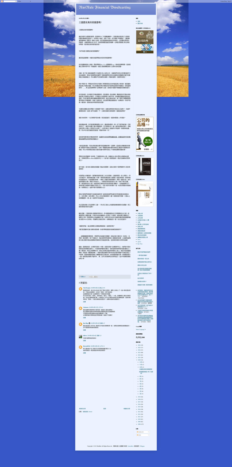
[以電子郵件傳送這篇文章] (90, 277)
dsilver (85, 335)
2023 (139, 352)
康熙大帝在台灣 (142, 265)
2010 (139, 419)
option (139, 241)
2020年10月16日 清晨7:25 (94, 335)
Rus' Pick (140, 244)
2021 (139, 357)
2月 (140, 391)
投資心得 (140, 226)
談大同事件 (141, 278)
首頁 (104, 408)
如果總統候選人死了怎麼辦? (146, 372)
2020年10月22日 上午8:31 (98, 346)
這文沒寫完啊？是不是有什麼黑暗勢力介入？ (145, 306)
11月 (140, 364)
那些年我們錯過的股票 (144, 252)
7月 (140, 381)
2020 (139, 360)
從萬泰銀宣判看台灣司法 (145, 262)
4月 (140, 386)
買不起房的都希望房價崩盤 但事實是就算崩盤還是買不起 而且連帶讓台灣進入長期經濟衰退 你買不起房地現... (145, 319)
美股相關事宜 (141, 229)
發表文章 (141, 432)
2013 (139, 412)
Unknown (85, 307)
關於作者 (140, 23)
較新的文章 (82, 408)
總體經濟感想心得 (143, 237)
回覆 (84, 302)
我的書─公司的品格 (143, 224)
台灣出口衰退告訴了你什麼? (145, 274)
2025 (139, 347)
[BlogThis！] (92, 277)
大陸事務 (140, 216)
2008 (139, 424)
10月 (140, 367)
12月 (140, 362)
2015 (139, 407)
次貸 (139, 222)
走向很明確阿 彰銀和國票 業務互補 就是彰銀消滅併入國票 (145, 301)
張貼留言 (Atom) (87, 411)
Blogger (142, 446)
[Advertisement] (104, 393)
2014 (139, 409)
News (139, 239)
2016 (139, 404)
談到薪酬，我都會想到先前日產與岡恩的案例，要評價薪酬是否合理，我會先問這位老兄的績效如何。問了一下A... (145, 293)
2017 (139, 402)
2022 (139, 355)
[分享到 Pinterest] (97, 277)
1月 (140, 394)
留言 (139, 435)
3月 (140, 389)
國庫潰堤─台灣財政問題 (144, 233)
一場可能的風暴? (142, 255)
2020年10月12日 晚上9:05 (98, 288)
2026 (139, 345)
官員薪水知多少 (142, 281)
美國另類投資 (141, 231)
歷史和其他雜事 (142, 235)
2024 (139, 350)
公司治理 (140, 218)
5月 (140, 384)
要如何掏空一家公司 (143, 258)
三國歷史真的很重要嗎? (145, 369)
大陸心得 (140, 213)
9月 (140, 376)
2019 (139, 397)
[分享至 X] (93, 277)
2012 (139, 414)
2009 (139, 421)
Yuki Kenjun (86, 288)
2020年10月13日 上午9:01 (96, 307)
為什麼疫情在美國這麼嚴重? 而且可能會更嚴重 (145, 269)
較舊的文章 (127, 408)
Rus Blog (85, 323)
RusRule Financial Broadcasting (105, 8)
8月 (140, 379)
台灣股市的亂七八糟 (143, 220)
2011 (139, 417)
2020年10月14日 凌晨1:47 (98, 323)
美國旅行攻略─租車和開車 (145, 285)
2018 (139, 399)
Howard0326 (86, 346)
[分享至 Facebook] (95, 277)
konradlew (130, 446)
